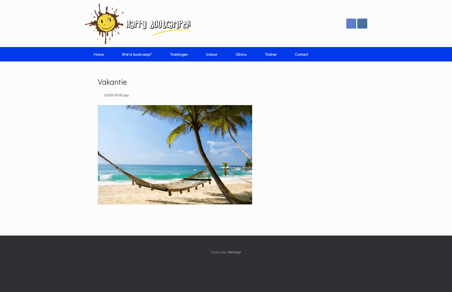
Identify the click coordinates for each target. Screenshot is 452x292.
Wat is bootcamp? (137, 54)
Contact (301, 54)
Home (99, 54)
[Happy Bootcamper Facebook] (351, 23)
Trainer (271, 54)
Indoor (211, 54)
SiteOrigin (234, 252)
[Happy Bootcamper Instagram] (362, 23)
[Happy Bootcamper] (138, 23)
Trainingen (179, 54)
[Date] (100, 93)
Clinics (241, 54)
